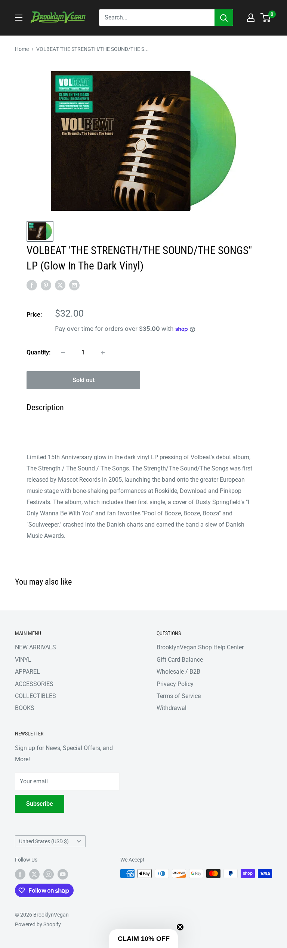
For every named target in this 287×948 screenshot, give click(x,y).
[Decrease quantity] (63, 352)
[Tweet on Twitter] (60, 284)
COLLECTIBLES (35, 695)
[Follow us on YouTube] (63, 874)
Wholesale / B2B (178, 671)
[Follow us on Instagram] (48, 874)
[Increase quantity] (103, 352)
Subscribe (39, 803)
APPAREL (27, 671)
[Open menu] (18, 18)
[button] (143, 938)
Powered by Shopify (38, 924)
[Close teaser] (180, 927)
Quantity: (38, 352)
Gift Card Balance (180, 659)
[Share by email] (74, 284)
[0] (266, 17)
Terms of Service (179, 695)
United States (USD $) (44, 841)
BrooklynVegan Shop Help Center (200, 647)
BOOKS (24, 707)
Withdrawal (171, 707)
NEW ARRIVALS (35, 647)
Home (22, 49)
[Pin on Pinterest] (46, 284)
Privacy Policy (175, 684)
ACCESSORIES (34, 684)
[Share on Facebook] (32, 284)
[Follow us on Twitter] (34, 874)
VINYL (23, 659)
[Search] (224, 17)
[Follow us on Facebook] (20, 874)
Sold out (83, 380)
